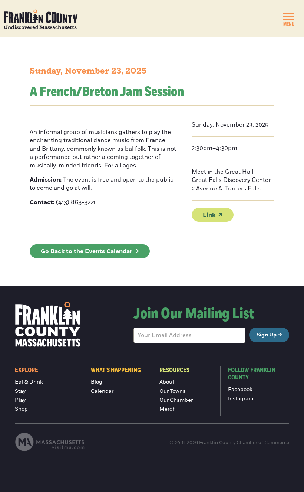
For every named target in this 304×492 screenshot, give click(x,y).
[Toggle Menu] (288, 16)
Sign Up (267, 335)
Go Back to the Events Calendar (86, 251)
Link (209, 215)
